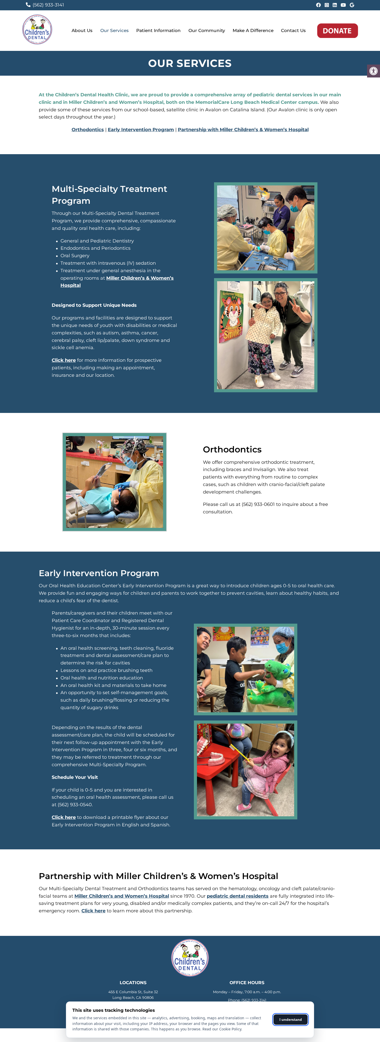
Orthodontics (88, 129)
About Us (82, 30)
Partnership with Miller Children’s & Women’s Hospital (243, 129)
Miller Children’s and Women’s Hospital (121, 896)
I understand (290, 1019)
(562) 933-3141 (48, 5)
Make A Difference (253, 30)
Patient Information (158, 30)
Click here (64, 360)
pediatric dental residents (238, 896)
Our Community (206, 30)
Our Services (114, 30)
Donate (337, 30)
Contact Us (293, 30)
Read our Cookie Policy (221, 1029)
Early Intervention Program (141, 129)
